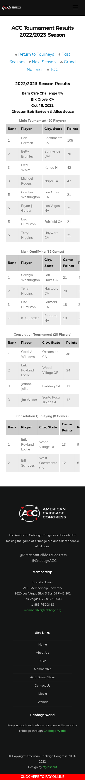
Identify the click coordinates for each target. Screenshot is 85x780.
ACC (11, 8)
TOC (54, 70)
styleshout (50, 767)
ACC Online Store (42, 677)
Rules (42, 661)
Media (42, 693)
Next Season (44, 62)
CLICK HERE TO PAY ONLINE (42, 776)
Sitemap (42, 702)
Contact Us (42, 685)
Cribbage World (55, 730)
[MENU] (75, 7)
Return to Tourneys (36, 54)
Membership (42, 669)
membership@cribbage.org (42, 610)
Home (42, 644)
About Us (42, 652)
